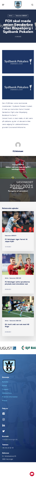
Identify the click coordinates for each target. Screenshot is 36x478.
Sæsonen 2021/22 (15, 278)
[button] (3, 5)
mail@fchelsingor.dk (9, 439)
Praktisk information (10, 397)
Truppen (5, 389)
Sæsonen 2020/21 (21, 15)
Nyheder (5, 382)
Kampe (4, 385)
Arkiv (10, 15)
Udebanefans (7, 393)
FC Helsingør (18, 151)
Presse (4, 400)
